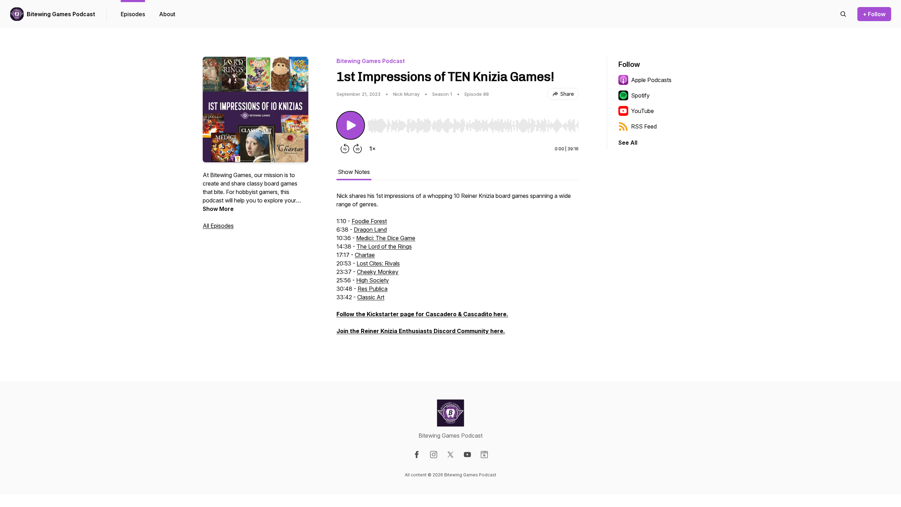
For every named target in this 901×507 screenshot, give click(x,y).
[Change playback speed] (372, 149)
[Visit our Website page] (484, 454)
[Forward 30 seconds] (358, 149)
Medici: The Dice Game (385, 238)
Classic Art (370, 297)
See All (627, 142)
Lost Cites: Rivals (378, 263)
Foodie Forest (369, 221)
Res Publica (373, 288)
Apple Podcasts (651, 79)
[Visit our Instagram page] (433, 454)
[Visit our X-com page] (450, 454)
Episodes (133, 14)
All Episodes (218, 225)
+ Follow (874, 14)
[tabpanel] (457, 267)
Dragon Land (370, 229)
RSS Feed (644, 126)
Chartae (365, 254)
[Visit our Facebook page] (416, 454)
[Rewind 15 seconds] (345, 149)
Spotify (640, 95)
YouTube (642, 110)
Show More (218, 208)
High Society (372, 280)
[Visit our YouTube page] (467, 454)
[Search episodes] (843, 14)
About (167, 14)
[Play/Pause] (350, 125)
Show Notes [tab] (354, 171)
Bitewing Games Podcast (61, 14)
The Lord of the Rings (384, 246)
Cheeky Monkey (377, 271)
